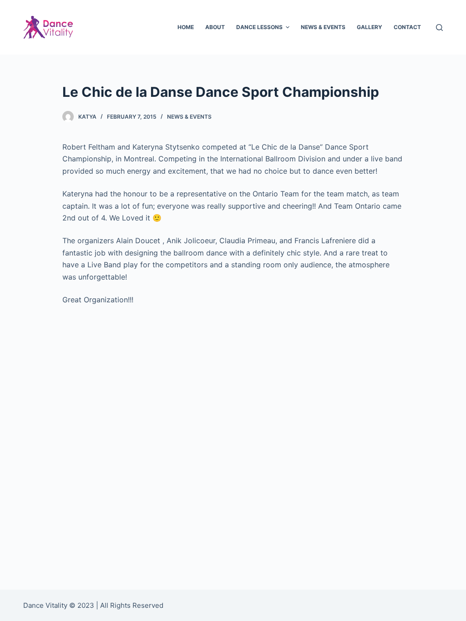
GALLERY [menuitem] (369, 27)
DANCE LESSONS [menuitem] (259, 27)
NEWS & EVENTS (189, 116)
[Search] (439, 27)
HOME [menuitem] (185, 27)
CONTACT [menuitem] (407, 27)
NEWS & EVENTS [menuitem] (323, 27)
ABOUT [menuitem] (215, 27)
